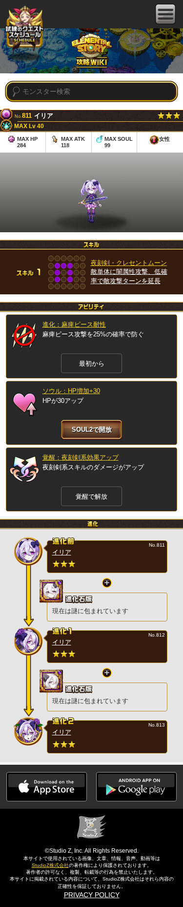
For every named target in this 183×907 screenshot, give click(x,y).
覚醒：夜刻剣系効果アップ (80, 457)
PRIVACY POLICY (92, 895)
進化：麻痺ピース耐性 (74, 324)
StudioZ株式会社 (50, 865)
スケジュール (24, 29)
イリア (61, 552)
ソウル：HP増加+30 (71, 391)
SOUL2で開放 (92, 429)
